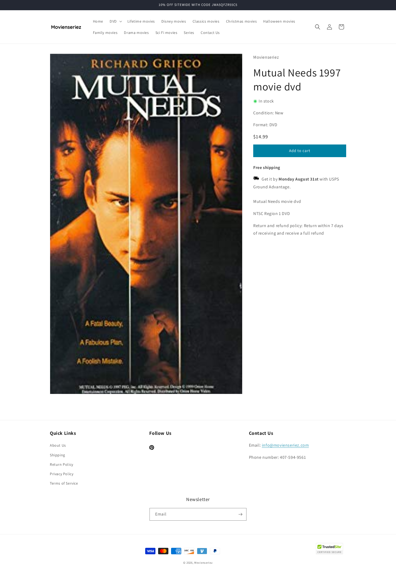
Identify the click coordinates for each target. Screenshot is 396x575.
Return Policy (61, 464)
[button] (115, 21)
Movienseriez (203, 563)
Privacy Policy (61, 473)
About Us (58, 445)
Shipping (57, 455)
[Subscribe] (240, 514)
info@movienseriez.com (285, 445)
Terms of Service (64, 483)
